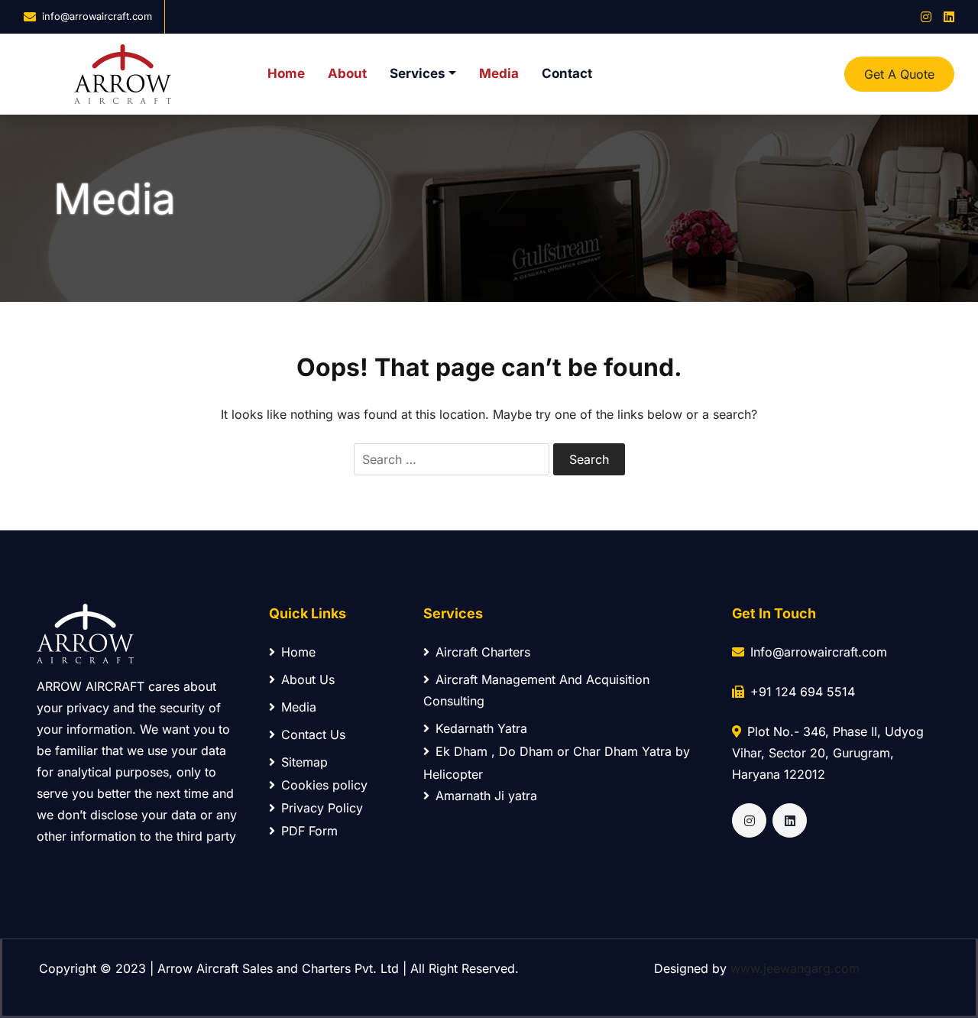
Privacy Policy (322, 807)
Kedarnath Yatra (481, 728)
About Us (308, 679)
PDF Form (309, 830)
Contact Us (313, 734)
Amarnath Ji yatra (486, 795)
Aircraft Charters (483, 652)
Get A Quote (899, 74)
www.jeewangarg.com (795, 968)
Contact (567, 73)
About (347, 73)
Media (499, 73)
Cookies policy (324, 785)
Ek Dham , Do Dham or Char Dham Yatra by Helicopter (556, 763)
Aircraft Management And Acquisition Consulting (536, 690)
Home (286, 73)
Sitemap (304, 762)
